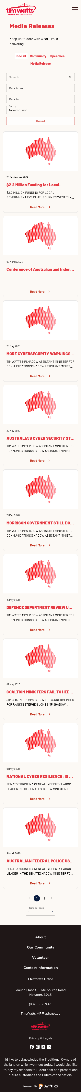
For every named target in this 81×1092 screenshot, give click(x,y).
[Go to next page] (52, 898)
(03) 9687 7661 (40, 1004)
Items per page (36, 907)
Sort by (12, 105)
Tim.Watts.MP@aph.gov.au (40, 1013)
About (40, 937)
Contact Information (40, 967)
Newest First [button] (18, 110)
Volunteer (40, 957)
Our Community (40, 947)
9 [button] (29, 912)
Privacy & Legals (40, 1038)
